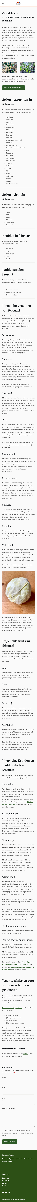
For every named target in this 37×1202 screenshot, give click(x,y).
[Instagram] (6, 1192)
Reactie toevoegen (8, 1108)
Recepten (5, 1178)
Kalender (5, 1183)
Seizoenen (5, 1180)
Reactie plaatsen (9, 1141)
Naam (4, 1077)
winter (25, 1054)
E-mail (4, 1088)
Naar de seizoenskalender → (13, 87)
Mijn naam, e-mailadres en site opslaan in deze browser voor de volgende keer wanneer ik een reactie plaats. (17, 1133)
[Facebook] (3, 1192)
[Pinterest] (9, 1192)
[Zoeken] (3, 3)
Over (4, 1186)
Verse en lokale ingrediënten (12, 1008)
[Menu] (34, 3)
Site (3, 1098)
